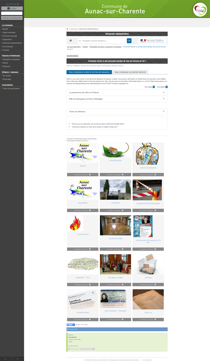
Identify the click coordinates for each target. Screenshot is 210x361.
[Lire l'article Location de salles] (115, 225)
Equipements (7, 39)
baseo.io (85, 140)
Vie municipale (8, 47)
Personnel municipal (10, 36)
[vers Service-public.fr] (152, 41)
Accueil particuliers (74, 47)
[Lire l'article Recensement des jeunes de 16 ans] (148, 226)
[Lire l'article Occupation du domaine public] (148, 190)
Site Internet (74, 349)
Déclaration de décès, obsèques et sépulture (106, 47)
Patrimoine (6, 66)
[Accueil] (67, 29)
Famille (85, 47)
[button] (117, 92)
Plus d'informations (86, 349)
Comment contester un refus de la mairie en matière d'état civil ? (95, 127)
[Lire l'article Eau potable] (82, 190)
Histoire (5, 63)
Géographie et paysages (11, 59)
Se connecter (147, 360)
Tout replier (148, 87)
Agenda (5, 29)
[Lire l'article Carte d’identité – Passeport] (115, 298)
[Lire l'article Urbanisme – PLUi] (82, 264)
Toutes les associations (11, 88)
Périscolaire (7, 79)
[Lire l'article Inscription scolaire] (115, 264)
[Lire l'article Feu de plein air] (82, 223)
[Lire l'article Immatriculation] (82, 299)
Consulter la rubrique (81, 175)
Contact (13, 8)
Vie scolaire (7, 76)
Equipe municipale (9, 32)
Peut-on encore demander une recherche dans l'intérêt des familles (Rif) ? (98, 124)
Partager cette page (81, 324)
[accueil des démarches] (70, 40)
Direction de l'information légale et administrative (82, 139)
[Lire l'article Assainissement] (115, 150)
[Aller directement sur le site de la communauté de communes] (200, 10)
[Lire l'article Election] (148, 264)
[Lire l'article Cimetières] (115, 190)
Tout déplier (161, 87)
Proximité (6, 50)
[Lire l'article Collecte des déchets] (148, 154)
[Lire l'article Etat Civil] (148, 299)
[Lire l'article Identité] (82, 153)
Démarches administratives (12, 43)
